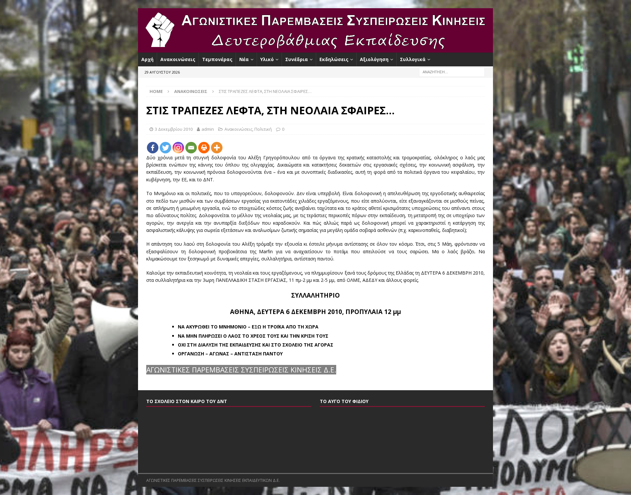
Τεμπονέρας (217, 59)
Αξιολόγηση (374, 59)
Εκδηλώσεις (333, 59)
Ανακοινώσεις (177, 59)
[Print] (204, 147)
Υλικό (267, 59)
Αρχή (147, 59)
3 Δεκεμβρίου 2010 (174, 129)
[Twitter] (165, 147)
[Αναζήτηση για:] (452, 72)
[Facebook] (152, 147)
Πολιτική (263, 129)
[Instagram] (178, 147)
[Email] (191, 147)
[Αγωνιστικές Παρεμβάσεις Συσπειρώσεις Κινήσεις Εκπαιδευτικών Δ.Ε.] (315, 49)
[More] (216, 147)
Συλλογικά (413, 59)
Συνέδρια (296, 59)
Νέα (244, 59)
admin (207, 129)
